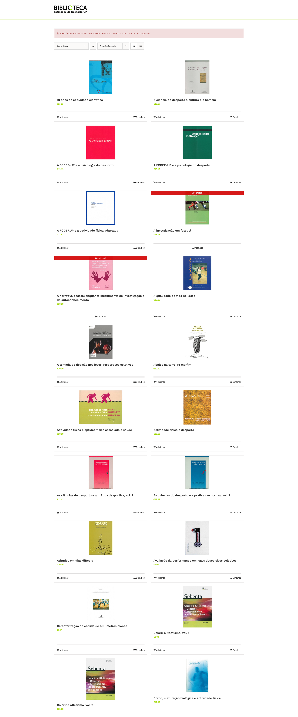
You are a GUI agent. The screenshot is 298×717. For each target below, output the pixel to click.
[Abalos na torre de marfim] (197, 342)
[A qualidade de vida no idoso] (197, 273)
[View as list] (140, 46)
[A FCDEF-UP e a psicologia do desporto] (100, 142)
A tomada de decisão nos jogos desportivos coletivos (95, 364)
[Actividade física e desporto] (197, 407)
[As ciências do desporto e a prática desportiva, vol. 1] (100, 473)
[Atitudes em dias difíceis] (100, 538)
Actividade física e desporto (173, 430)
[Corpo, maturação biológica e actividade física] (197, 675)
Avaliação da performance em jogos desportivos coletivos (194, 560)
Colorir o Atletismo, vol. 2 (75, 705)
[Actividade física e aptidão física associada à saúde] (100, 407)
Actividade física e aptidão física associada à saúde (94, 430)
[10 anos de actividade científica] (100, 77)
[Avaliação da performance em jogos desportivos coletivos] (197, 538)
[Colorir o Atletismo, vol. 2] (100, 679)
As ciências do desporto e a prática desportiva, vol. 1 (95, 495)
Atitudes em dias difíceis (75, 560)
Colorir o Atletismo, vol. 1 (171, 633)
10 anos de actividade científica (80, 100)
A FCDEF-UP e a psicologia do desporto (85, 165)
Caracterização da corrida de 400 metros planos (92, 626)
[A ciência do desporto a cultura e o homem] (197, 77)
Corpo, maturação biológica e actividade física (187, 698)
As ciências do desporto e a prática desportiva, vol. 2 (191, 495)
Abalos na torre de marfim (172, 364)
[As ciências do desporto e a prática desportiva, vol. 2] (197, 473)
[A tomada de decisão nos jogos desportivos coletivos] (100, 342)
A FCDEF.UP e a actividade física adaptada (87, 230)
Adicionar (63, 117)
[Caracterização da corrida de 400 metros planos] (100, 603)
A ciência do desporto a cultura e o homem (184, 100)
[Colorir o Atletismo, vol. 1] (197, 606)
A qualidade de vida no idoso (174, 295)
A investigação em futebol (172, 230)
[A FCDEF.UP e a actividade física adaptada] (100, 208)
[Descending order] (93, 46)
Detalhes (140, 117)
